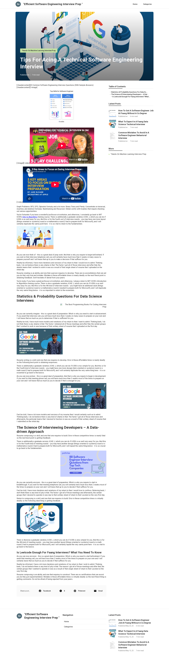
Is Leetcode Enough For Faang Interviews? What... (131, 97)
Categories (147, 4)
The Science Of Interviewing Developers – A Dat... (130, 94)
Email (100, 591)
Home (135, 4)
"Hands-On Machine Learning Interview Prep (39, 50)
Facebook (47, 591)
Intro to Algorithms (29, 217)
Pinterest (81, 591)
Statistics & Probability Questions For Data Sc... (129, 92)
